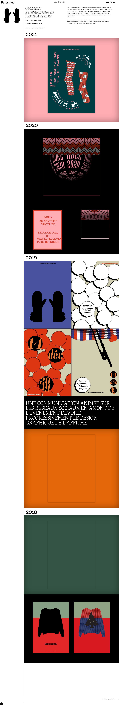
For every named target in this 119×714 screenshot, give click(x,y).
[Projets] (55, 2)
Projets (61, 1)
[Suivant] (54, 699)
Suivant (48, 698)
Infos (112, 1)
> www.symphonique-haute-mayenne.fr (35, 28)
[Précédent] (26, 699)
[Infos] (107, 2)
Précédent (34, 698)
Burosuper (8, 2)
